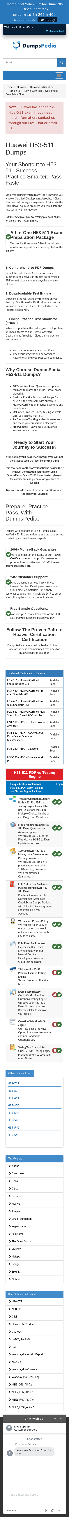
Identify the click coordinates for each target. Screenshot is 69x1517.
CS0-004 (16, 1332)
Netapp (15, 1256)
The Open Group (21, 1241)
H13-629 (13, 1090)
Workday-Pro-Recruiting (25, 1377)
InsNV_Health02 (20, 1339)
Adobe (15, 1166)
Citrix (14, 1188)
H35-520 (13, 1120)
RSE (13, 1347)
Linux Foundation (21, 1219)
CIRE (14, 1316)
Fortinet (16, 1196)
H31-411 (13, 1098)
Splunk (15, 1272)
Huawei (21, 87)
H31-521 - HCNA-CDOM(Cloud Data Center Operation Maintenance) (25, 737)
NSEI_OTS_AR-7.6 (21, 1384)
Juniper (15, 1211)
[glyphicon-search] (61, 62)
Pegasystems (18, 1226)
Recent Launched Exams (22, 1294)
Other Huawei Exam (19, 1073)
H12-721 (13, 1083)
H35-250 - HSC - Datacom (22, 749)
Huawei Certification (42, 87)
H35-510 (13, 1112)
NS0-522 (16, 1309)
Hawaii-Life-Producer (23, 1324)
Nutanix (16, 1279)
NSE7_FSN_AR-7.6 (22, 1392)
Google (15, 1264)
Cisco (14, 1181)
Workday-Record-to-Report (27, 1354)
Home (9, 87)
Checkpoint (18, 1173)
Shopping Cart (56, 31)
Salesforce (17, 1234)
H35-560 (13, 1135)
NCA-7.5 (16, 1362)
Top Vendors (15, 1158)
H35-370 (13, 1105)
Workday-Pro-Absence (24, 1369)
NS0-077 (16, 1301)
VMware (16, 1249)
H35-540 (13, 1127)
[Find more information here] (34, 1464)
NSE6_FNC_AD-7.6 (22, 1400)
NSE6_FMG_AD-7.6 (22, 1407)
